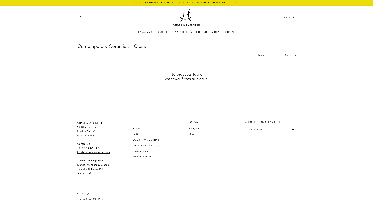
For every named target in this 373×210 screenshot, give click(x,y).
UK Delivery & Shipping (146, 145)
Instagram (194, 128)
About (136, 128)
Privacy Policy (140, 151)
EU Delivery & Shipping (146, 139)
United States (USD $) (90, 199)
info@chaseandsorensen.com (93, 152)
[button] (80, 17)
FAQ (135, 134)
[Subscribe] (292, 129)
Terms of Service (142, 156)
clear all (203, 79)
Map (191, 134)
